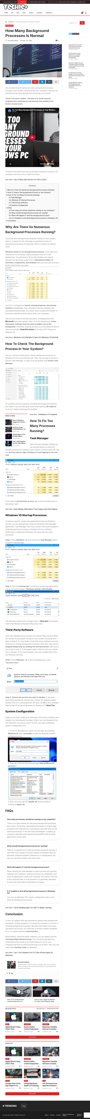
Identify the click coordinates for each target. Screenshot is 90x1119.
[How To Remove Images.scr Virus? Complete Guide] (8, 422)
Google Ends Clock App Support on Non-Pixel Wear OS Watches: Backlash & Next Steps (13, 1084)
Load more (32, 1037)
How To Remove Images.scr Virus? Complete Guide (19, 421)
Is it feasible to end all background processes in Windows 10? (33, 218)
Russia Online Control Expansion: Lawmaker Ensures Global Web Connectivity (60, 2)
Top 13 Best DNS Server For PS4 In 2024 (30, 180)
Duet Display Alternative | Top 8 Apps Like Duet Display (35, 509)
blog (21, 1106)
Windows (10, 21)
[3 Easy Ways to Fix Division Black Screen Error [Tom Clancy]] (8, 436)
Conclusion (11, 221)
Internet (27, 1024)
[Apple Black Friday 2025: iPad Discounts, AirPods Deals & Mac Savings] (13, 1017)
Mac (7, 1024)
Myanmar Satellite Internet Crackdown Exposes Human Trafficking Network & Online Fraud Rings (50, 1028)
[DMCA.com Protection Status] (74, 34)
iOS (44, 1080)
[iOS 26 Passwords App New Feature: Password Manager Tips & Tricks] (50, 1073)
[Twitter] (7, 973)
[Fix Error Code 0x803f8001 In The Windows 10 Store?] (8, 429)
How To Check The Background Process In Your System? (28, 192)
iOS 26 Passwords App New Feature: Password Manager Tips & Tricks (50, 1084)
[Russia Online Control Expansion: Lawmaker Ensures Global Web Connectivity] (32, 1017)
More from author (53, 1008)
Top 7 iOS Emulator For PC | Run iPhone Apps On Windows (19, 442)
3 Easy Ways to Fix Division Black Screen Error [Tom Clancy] (19, 435)
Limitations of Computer (47, 414)
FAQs (9, 208)
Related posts (41, 1008)
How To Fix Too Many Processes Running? (23, 195)
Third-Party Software (18, 203)
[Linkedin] (12, 973)
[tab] (41, 1008)
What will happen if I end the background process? (29, 215)
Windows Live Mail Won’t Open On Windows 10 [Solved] (36, 337)
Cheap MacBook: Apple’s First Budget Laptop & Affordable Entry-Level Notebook (32, 1084)
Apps (7, 1080)
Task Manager (15, 197)
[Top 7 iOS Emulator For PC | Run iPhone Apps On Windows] (8, 443)
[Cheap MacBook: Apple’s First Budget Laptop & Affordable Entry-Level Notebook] (32, 1073)
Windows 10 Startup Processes (22, 200)
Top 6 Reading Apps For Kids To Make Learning (33, 908)
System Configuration (18, 205)
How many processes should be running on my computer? (32, 210)
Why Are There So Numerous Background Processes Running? (30, 190)
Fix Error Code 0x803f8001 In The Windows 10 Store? (19, 428)
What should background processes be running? (28, 213)
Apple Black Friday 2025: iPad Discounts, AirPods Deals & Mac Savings (13, 1028)
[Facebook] (9, 973)
